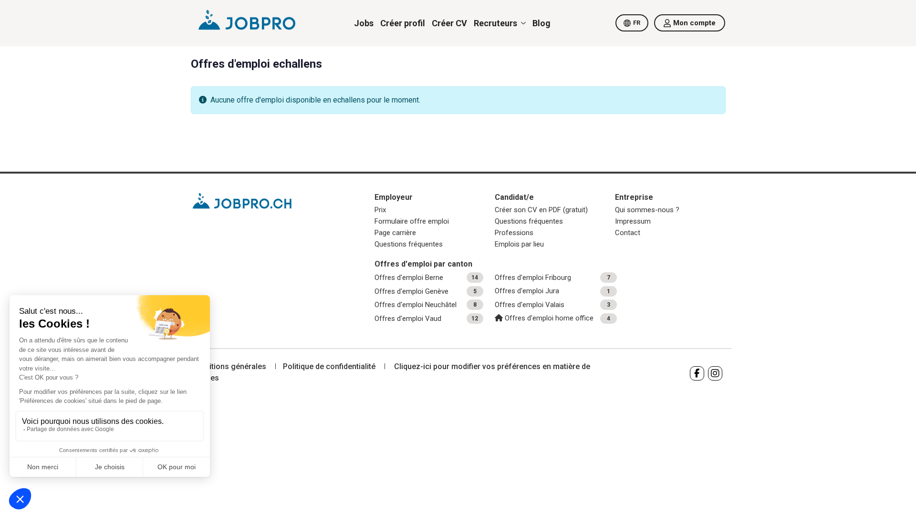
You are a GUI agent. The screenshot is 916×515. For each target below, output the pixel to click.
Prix (380, 210)
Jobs (364, 23)
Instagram (715, 373)
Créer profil (402, 23)
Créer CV (449, 23)
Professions (514, 232)
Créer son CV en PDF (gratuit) (541, 210)
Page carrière (395, 232)
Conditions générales (228, 366)
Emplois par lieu (519, 244)
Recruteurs (495, 23)
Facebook (697, 373)
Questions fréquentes (409, 244)
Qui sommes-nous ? (647, 210)
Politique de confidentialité (329, 366)
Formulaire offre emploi (412, 221)
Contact (627, 232)
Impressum (633, 221)
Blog (541, 23)
